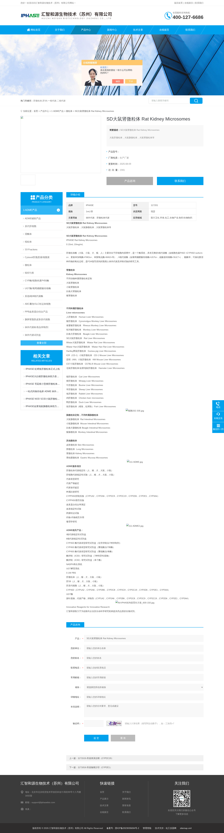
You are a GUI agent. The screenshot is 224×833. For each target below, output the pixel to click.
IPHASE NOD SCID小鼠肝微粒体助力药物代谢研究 (43, 398)
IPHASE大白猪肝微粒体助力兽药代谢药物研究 (43, 376)
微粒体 (69, 111)
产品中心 (86, 29)
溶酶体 (28, 234)
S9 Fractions (31, 249)
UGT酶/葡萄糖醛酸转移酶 (38, 288)
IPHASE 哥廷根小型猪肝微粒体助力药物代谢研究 (43, 384)
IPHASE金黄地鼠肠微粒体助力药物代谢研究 (43, 406)
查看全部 (41, 343)
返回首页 (178, 3)
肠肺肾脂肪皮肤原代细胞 (37, 319)
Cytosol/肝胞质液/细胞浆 (37, 257)
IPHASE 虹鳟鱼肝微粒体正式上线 (43, 369)
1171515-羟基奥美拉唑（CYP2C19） (95, 758)
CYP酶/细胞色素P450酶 (37, 280)
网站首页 (35, 29)
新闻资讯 (126, 799)
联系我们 (199, 3)
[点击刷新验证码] (114, 723)
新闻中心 (112, 29)
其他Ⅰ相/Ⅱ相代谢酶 (34, 296)
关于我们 (60, 29)
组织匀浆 (29, 272)
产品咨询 (129, 181)
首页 (36, 111)
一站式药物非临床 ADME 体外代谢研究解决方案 (43, 391)
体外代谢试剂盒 (33, 335)
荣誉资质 (126, 805)
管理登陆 (147, 828)
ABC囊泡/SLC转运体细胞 (38, 304)
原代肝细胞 (30, 226)
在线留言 (189, 3)
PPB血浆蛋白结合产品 (36, 311)
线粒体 (28, 241)
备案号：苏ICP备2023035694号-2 (123, 828)
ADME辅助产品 (33, 218)
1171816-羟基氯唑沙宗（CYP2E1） (95, 767)
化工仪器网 (171, 828)
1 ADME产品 (57, 111)
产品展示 (104, 799)
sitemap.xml (186, 828)
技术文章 (138, 29)
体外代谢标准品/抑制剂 (36, 327)
